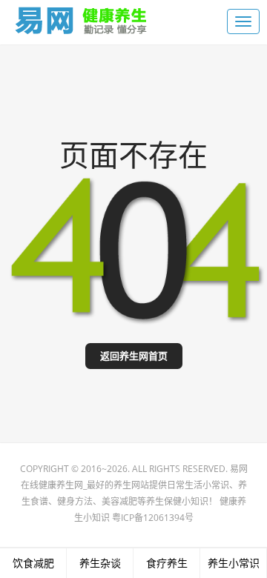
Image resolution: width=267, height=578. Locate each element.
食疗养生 (167, 563)
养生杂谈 (100, 563)
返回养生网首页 (134, 356)
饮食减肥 (33, 563)
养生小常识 (234, 563)
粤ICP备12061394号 (153, 517)
